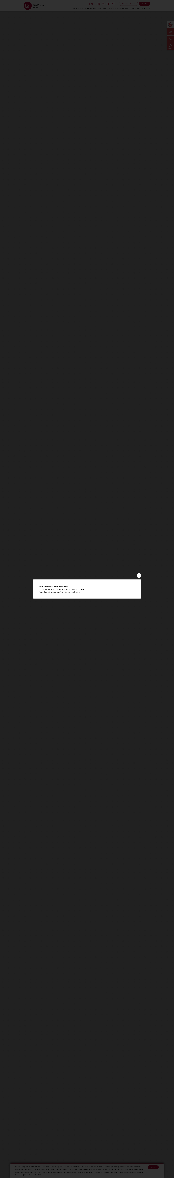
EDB (40, 589)
